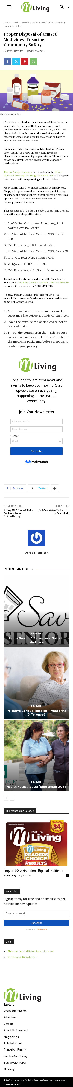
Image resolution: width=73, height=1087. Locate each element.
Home (7, 22)
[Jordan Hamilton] (36, 538)
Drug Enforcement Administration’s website (42, 282)
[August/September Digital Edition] (36, 842)
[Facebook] (7, 61)
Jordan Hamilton (15, 51)
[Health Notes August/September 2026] (36, 755)
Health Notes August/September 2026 (36, 786)
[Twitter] (16, 61)
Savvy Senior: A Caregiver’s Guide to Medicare (36, 640)
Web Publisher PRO (12, 1084)
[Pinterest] (24, 61)
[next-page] (12, 798)
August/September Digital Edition (33, 870)
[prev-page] (6, 798)
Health (15, 22)
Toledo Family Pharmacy (18, 172)
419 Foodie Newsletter (22, 957)
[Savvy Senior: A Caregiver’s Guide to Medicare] (36, 611)
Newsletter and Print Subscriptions (30, 951)
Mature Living (10, 875)
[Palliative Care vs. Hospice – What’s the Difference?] (36, 683)
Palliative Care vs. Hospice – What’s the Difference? (36, 712)
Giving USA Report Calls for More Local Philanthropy (18, 513)
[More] (55, 488)
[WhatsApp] (33, 61)
